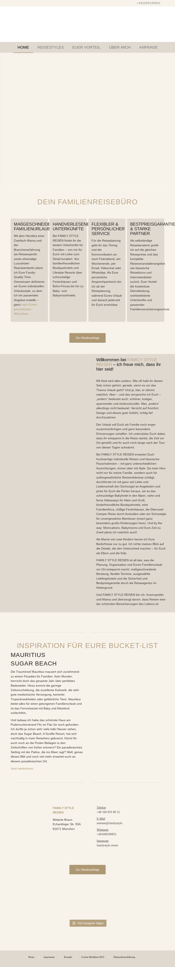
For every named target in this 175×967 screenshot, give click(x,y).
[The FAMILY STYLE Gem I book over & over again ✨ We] (87, 902)
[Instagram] (94, 841)
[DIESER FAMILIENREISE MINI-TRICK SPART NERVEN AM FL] (35, 902)
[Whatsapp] (94, 830)
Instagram (103, 840)
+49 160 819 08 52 (108, 812)
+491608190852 (149, 3)
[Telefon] (94, 808)
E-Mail (101, 818)
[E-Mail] (94, 819)
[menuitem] (23, 47)
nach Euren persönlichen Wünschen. (25, 309)
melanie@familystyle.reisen (113, 823)
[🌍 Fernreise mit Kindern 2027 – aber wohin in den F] (139, 902)
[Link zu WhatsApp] (25, 3)
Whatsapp (102, 829)
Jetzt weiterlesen (22, 768)
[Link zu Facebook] (18, 3)
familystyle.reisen (107, 845)
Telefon (101, 807)
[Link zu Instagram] (12, 3)
